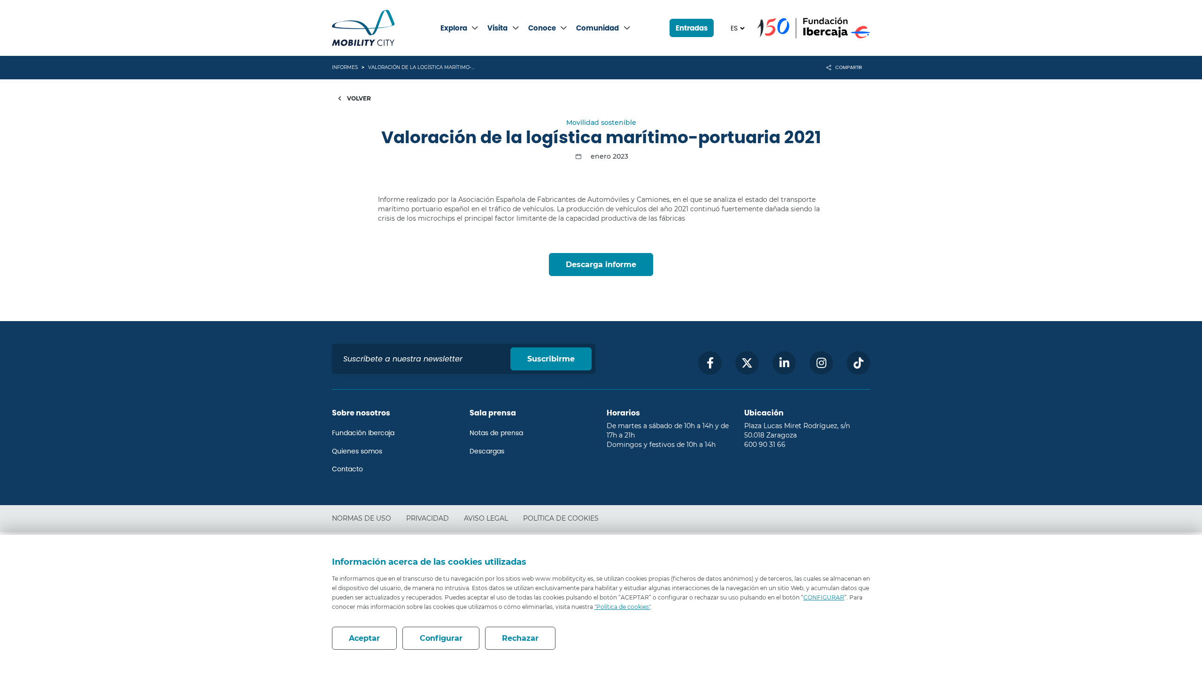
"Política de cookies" (622, 606)
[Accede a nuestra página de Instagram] (821, 363)
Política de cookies (561, 518)
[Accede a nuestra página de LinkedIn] (784, 363)
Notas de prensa (496, 433)
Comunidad (597, 28)
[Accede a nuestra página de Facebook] (710, 363)
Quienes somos (357, 451)
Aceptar (364, 638)
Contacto (347, 469)
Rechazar (520, 638)
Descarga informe (601, 264)
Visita (497, 28)
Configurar (441, 638)
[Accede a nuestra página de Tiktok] (858, 363)
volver (358, 98)
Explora (453, 28)
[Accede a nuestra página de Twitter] (747, 363)
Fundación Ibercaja (363, 433)
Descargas (487, 451)
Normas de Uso (361, 518)
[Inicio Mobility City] (363, 28)
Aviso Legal (486, 518)
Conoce (542, 28)
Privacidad (427, 518)
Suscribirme (551, 358)
